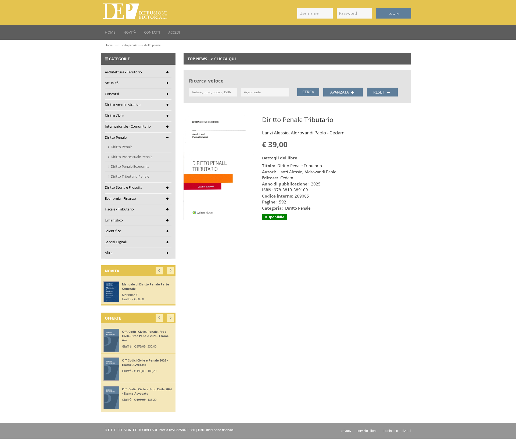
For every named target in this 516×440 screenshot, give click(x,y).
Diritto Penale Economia (130, 166)
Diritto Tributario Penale (130, 176)
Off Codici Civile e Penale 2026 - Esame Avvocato (145, 362)
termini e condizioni (397, 431)
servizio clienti (367, 431)
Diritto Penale (121, 146)
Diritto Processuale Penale (131, 156)
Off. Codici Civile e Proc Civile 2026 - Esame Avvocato (147, 391)
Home (109, 45)
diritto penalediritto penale (141, 45)
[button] (160, 269)
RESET (379, 92)
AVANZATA (340, 92)
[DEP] (135, 10)
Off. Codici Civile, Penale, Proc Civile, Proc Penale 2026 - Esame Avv (145, 336)
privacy (346, 431)
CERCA (308, 91)
